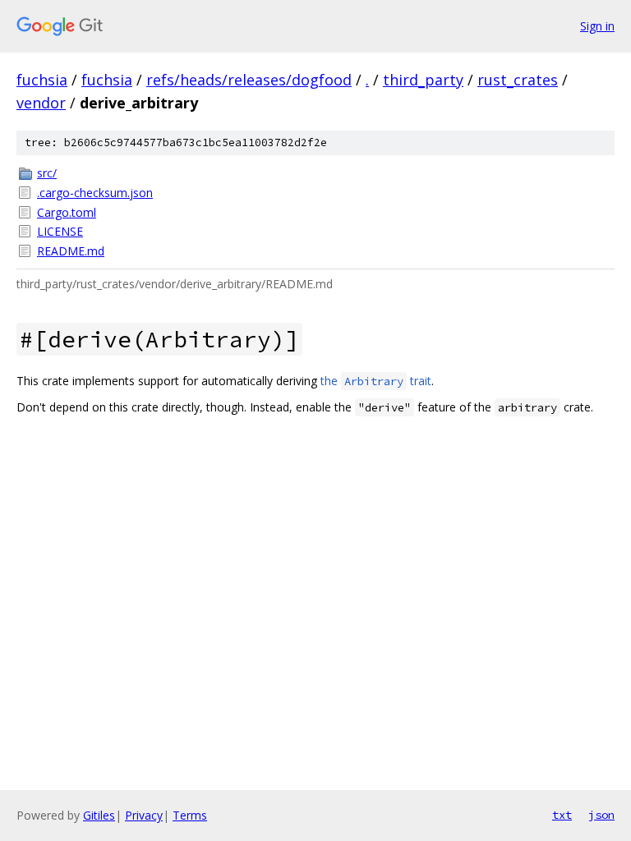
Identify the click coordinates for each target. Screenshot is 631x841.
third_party (423, 80)
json (601, 814)
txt (562, 814)
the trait (375, 380)
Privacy (144, 815)
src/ (47, 173)
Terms (190, 815)
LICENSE (60, 231)
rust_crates (517, 80)
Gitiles (99, 815)
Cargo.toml (66, 212)
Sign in (597, 26)
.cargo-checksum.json (95, 192)
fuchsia (41, 80)
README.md (70, 251)
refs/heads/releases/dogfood (249, 80)
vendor (41, 103)
